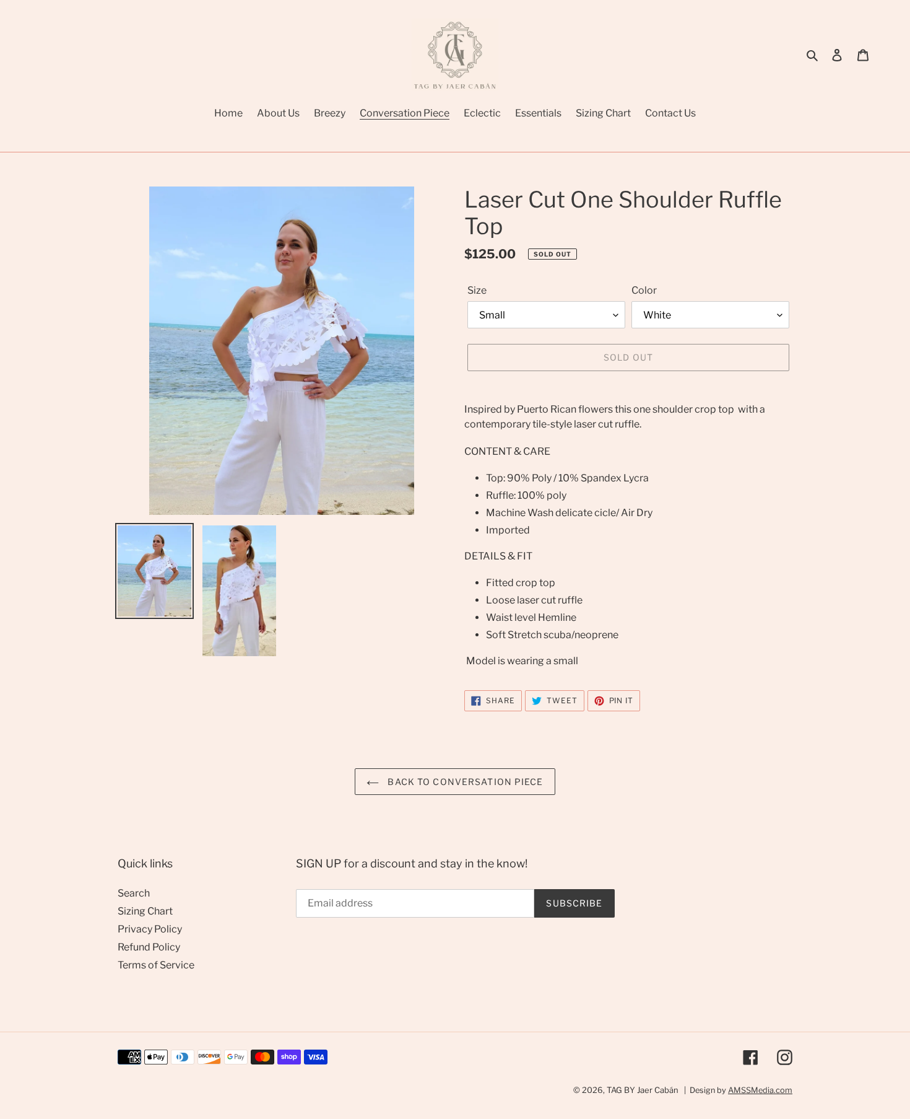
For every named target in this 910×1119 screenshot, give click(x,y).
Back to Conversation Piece (464, 781)
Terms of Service (156, 965)
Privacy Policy (150, 929)
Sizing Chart (145, 911)
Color (644, 290)
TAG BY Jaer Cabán (642, 1090)
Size (477, 290)
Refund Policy (149, 947)
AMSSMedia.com (760, 1090)
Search (134, 893)
